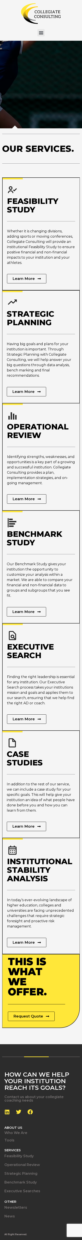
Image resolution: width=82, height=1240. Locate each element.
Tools (9, 1140)
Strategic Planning (20, 1173)
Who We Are (15, 1133)
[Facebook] (30, 1112)
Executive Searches (22, 1191)
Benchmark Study (20, 1182)
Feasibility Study (19, 1156)
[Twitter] (18, 1112)
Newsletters (15, 1207)
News (9, 1216)
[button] (41, 32)
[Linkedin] (7, 1112)
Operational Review (22, 1165)
